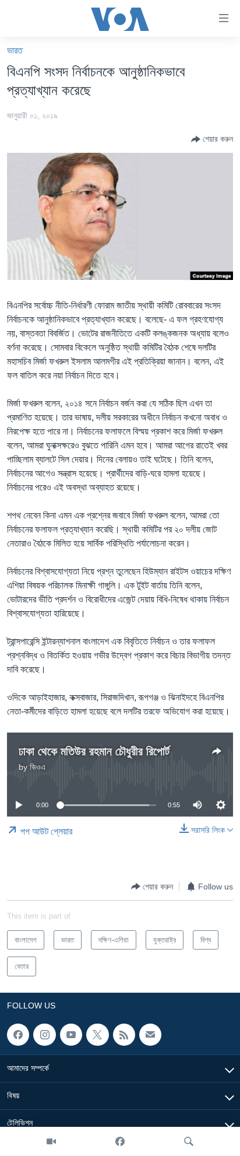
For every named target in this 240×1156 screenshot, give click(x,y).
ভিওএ (37, 767)
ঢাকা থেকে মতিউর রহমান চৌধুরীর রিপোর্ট (94, 751)
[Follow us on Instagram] (44, 1035)
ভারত (15, 50)
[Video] (51, 1141)
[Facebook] (120, 1141)
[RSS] (124, 1035)
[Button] (212, 139)
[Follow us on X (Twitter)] (97, 1035)
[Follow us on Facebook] (18, 1035)
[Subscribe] (150, 1035)
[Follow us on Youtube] (71, 1035)
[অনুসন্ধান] (188, 1141)
